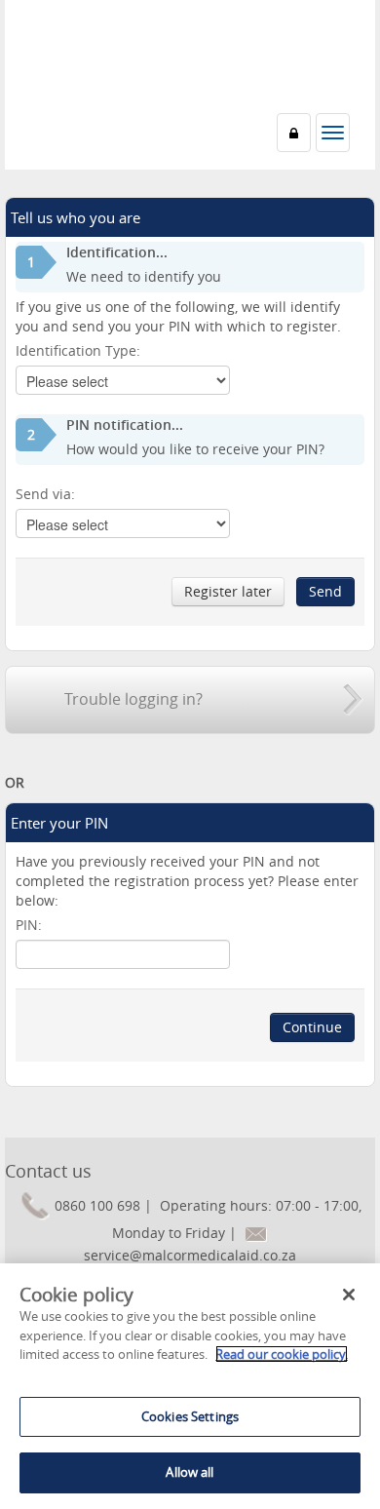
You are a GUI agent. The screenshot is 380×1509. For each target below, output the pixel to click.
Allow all (189, 1472)
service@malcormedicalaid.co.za (190, 1255)
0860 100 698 (97, 1205)
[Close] (348, 1294)
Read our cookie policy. (281, 1354)
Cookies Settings (190, 1416)
